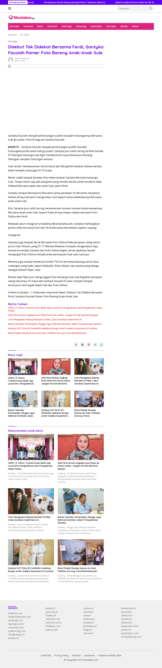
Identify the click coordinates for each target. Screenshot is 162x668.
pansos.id (126, 629)
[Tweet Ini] (82, 344)
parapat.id (88, 622)
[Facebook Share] (76, 344)
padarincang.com (17, 630)
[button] (151, 8)
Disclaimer (89, 655)
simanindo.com (16, 627)
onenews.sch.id (53, 622)
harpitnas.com (53, 618)
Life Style (111, 26)
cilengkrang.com (16, 634)
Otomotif (52, 26)
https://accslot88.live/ (119, 74)
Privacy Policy (61, 655)
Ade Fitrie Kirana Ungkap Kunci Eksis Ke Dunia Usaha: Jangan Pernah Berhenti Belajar (53, 315)
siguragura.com (16, 623)
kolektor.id (13, 638)
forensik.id (126, 611)
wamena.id (88, 618)
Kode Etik (46, 655)
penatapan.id (90, 626)
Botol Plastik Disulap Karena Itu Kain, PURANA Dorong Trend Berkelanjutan (47, 333)
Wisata (124, 26)
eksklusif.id (126, 622)
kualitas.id (51, 615)
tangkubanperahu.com (19, 616)
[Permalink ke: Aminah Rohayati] (10, 59)
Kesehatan (96, 26)
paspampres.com (130, 633)
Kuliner (135, 26)
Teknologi (81, 26)
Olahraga (67, 26)
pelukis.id (50, 608)
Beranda (14, 26)
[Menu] (10, 8)
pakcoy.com (52, 629)
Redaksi (76, 655)
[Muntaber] (21, 17)
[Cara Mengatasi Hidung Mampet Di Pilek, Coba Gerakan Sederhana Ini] (89, 366)
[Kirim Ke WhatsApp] (101, 344)
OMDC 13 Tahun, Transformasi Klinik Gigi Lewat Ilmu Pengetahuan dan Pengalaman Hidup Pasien (55, 309)
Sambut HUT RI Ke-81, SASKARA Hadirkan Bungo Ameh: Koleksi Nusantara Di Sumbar (52, 328)
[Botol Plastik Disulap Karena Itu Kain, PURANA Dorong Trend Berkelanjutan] (89, 399)
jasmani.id (126, 618)
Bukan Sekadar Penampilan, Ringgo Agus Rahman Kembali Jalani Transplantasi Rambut (54, 324)
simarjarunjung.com (131, 636)
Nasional (28, 26)
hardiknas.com (53, 626)
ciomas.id (88, 633)
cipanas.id (88, 608)
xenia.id (87, 615)
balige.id (87, 629)
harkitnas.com (15, 613)
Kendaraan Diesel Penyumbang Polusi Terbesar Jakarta (60, 2)
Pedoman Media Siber (110, 655)
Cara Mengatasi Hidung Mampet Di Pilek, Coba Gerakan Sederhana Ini (45, 319)
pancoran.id (52, 611)
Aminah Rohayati (22, 58)
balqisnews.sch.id (129, 626)
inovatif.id (88, 611)
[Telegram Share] (95, 344)
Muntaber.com (90, 659)
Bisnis (40, 26)
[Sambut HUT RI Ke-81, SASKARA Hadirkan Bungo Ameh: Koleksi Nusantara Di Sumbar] (56, 399)
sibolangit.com (15, 620)
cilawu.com (126, 615)
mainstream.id (128, 608)
